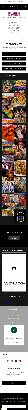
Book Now (14, 238)
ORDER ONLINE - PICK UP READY (14, 68)
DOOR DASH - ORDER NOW (14, 53)
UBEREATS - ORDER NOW (14, 58)
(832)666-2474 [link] (14, 6)
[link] (25, 6)
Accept (14, 406)
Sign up (14, 383)
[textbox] (14, 378)
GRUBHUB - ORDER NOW (14, 63)
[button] (3, 6)
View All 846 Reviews (14, 322)
